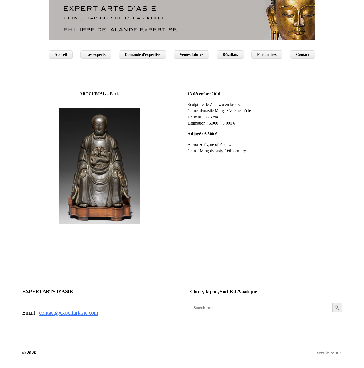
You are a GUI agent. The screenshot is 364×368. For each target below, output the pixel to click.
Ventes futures (191, 54)
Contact (302, 54)
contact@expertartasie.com (68, 313)
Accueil (61, 54)
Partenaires (267, 54)
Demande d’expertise (142, 54)
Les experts (96, 54)
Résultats (230, 54)
